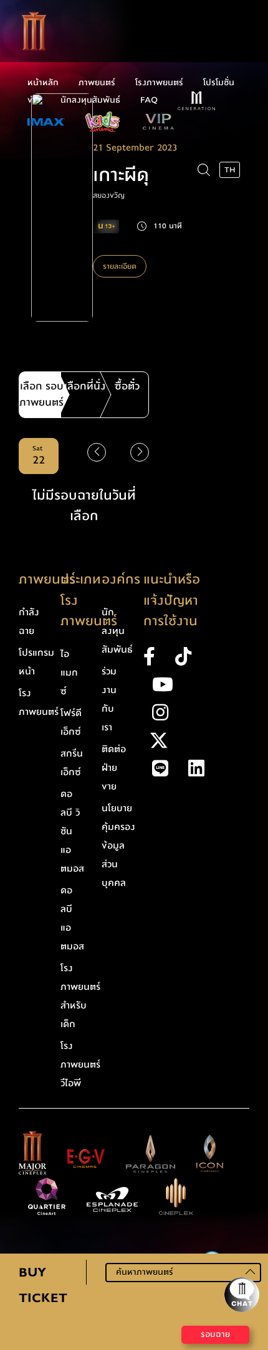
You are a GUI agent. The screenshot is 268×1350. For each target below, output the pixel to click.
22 (38, 456)
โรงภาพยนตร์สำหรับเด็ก (80, 996)
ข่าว (34, 100)
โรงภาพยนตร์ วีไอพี (80, 1064)
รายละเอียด (119, 266)
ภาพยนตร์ (97, 83)
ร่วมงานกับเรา (109, 699)
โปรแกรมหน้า (36, 662)
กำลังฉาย (29, 621)
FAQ (149, 100)
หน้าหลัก (43, 83)
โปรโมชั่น (218, 83)
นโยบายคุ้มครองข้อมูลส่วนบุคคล (118, 845)
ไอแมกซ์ (69, 672)
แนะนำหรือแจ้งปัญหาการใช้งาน (171, 600)
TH (229, 169)
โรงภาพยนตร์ (159, 83)
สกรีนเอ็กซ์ (71, 763)
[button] (139, 452)
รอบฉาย (215, 1334)
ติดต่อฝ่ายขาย (114, 767)
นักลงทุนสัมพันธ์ (90, 100)
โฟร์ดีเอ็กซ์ (71, 722)
